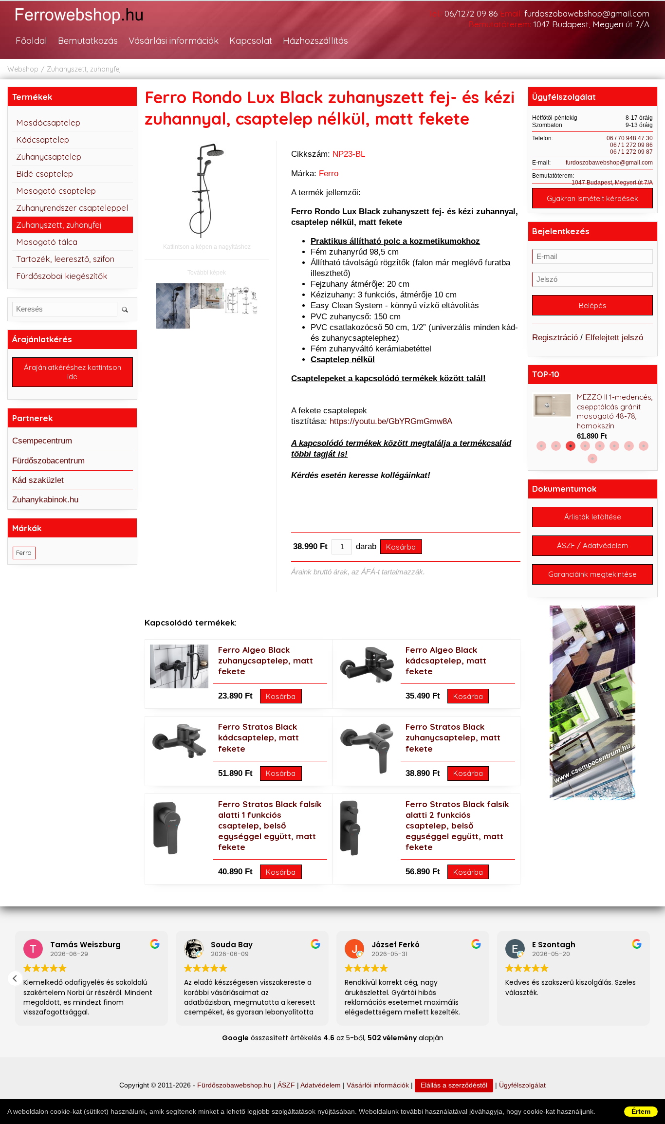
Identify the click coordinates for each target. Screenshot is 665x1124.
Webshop (22, 69)
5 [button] (600, 446)
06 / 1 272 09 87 (631, 151)
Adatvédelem (320, 1085)
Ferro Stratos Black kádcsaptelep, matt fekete (258, 737)
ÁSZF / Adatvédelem (592, 545)
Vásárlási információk (174, 40)
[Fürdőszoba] (89, 25)
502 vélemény (392, 1038)
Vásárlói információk (378, 1085)
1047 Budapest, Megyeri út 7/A (591, 24)
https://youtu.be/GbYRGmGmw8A (391, 421)
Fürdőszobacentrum (48, 460)
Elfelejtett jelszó (614, 337)
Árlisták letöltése (592, 516)
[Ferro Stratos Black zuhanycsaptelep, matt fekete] (366, 773)
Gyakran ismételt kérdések (592, 198)
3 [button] (570, 446)
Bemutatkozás (88, 40)
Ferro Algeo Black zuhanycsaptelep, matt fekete (265, 660)
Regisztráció (555, 337)
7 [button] (629, 446)
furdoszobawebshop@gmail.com (586, 13)
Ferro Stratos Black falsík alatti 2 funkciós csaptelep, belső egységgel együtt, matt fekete (457, 825)
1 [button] (541, 446)
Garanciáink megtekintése (592, 574)
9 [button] (592, 458)
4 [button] (585, 446)
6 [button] (614, 446)
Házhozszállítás (315, 40)
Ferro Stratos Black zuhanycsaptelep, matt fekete (453, 737)
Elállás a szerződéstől (454, 1085)
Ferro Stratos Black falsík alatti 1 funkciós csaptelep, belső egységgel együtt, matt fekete (269, 825)
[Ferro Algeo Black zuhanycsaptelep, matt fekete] (179, 685)
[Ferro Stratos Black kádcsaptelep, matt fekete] (179, 757)
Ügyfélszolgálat (522, 1085)
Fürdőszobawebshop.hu (234, 1085)
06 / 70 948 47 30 (630, 138)
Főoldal (31, 40)
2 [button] (556, 446)
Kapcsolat (250, 40)
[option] (592, 417)
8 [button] (643, 446)
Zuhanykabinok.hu (45, 499)
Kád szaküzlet (38, 480)
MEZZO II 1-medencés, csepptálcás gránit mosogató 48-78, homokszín (615, 411)
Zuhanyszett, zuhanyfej (84, 69)
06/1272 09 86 (471, 13)
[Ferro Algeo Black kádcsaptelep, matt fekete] (366, 681)
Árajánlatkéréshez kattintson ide (72, 372)
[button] (15, 978)
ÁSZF (286, 1085)
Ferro (328, 173)
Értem (640, 1111)
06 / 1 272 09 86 (631, 145)
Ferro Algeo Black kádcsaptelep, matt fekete (446, 660)
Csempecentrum (42, 440)
